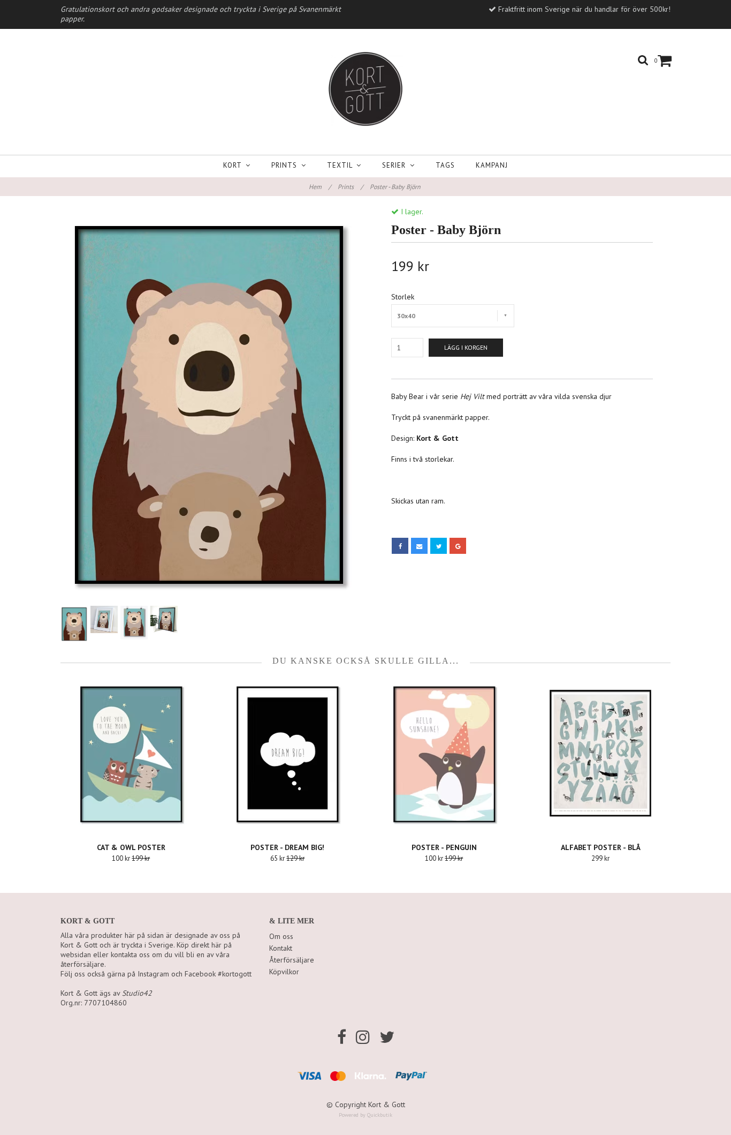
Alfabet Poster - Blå (601, 847)
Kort (234, 165)
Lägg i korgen (466, 347)
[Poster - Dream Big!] (288, 754)
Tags (445, 165)
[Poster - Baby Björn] (208, 405)
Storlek (402, 297)
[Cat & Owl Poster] (131, 754)
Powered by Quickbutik (365, 1114)
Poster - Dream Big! (287, 847)
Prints (286, 165)
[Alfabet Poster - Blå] (601, 754)
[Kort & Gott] (365, 88)
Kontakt (280, 948)
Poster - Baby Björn (396, 187)
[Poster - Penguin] (444, 754)
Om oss (281, 936)
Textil (341, 165)
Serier (396, 165)
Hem (320, 187)
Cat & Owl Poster (131, 847)
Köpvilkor (284, 971)
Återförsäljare (291, 960)
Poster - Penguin (444, 847)
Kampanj (492, 165)
